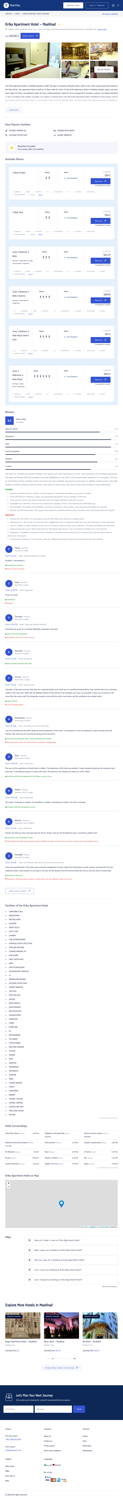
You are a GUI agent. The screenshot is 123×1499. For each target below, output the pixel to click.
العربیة (49, 1465)
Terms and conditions (52, 1450)
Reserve (98, 181)
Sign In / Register (97, 5)
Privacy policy (49, 1446)
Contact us (48, 1441)
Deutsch (58, 1465)
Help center (9, 1466)
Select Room (28, 36)
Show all (40, 195)
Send (79, 1409)
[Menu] (118, 5)
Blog (7, 1481)
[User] (113, 5)
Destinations (87, 1450)
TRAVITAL (8, 14)
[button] (61, 1203)
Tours (85, 1441)
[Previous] (48, 1358)
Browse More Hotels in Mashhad (59, 1368)
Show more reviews (17, 891)
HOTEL (17, 14)
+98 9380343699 (13, 1439)
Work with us (10, 1476)
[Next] (74, 1358)
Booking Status (73, 5)
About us (47, 1436)
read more (13, 110)
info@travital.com (13, 1450)
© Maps (92, 1227)
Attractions (87, 1446)
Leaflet (84, 1227)
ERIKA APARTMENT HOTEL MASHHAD (36, 14)
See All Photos (104, 69)
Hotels (85, 1436)
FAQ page (113, 1286)
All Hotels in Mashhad (110, 14)
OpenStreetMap (104, 1227)
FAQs (7, 1471)
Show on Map (102, 29)
